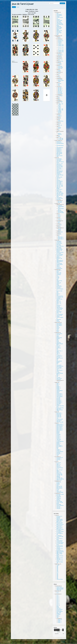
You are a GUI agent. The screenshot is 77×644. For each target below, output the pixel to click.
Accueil (14, 7)
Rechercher (62, 3)
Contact (18, 7)
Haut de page (63, 641)
